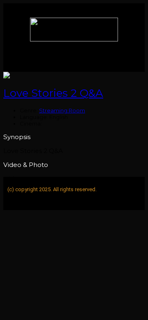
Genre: (29, 110)
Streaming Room (62, 110)
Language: (34, 117)
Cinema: (31, 123)
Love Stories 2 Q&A (53, 93)
